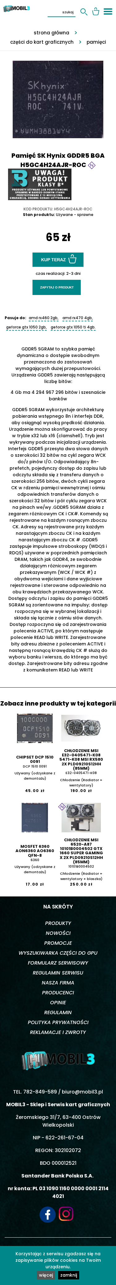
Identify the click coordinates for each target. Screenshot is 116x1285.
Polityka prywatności (58, 1022)
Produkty (58, 923)
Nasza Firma (58, 982)
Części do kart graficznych (42, 42)
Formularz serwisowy (58, 962)
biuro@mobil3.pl (82, 1091)
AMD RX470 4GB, (77, 317)
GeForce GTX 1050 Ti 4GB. (73, 327)
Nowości (58, 933)
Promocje (58, 943)
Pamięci (96, 42)
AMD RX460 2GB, (43, 317)
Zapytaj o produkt (57, 287)
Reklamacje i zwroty (58, 1032)
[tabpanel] (58, 96)
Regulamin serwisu (58, 972)
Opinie (58, 1002)
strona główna (51, 32)
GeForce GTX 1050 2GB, (26, 327)
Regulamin (58, 1012)
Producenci (58, 992)
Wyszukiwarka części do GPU (58, 953)
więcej (46, 1275)
